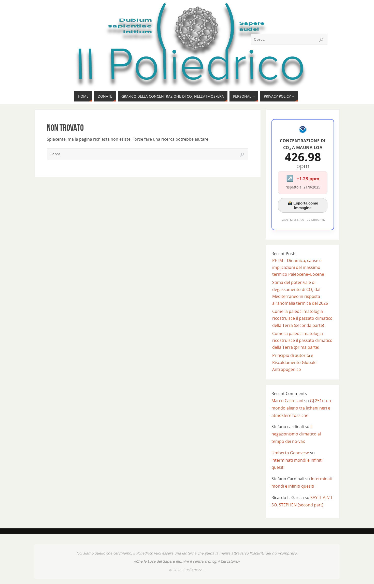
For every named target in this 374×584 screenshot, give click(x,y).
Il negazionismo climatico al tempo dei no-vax (296, 434)
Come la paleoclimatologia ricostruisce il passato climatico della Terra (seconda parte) (302, 318)
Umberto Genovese (290, 453)
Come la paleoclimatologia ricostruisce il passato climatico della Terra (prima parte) (302, 340)
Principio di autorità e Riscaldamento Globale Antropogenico (294, 362)
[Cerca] (321, 39)
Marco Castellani (287, 400)
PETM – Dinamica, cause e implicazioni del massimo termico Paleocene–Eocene (298, 267)
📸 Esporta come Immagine (302, 205)
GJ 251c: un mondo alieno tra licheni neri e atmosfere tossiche (301, 408)
